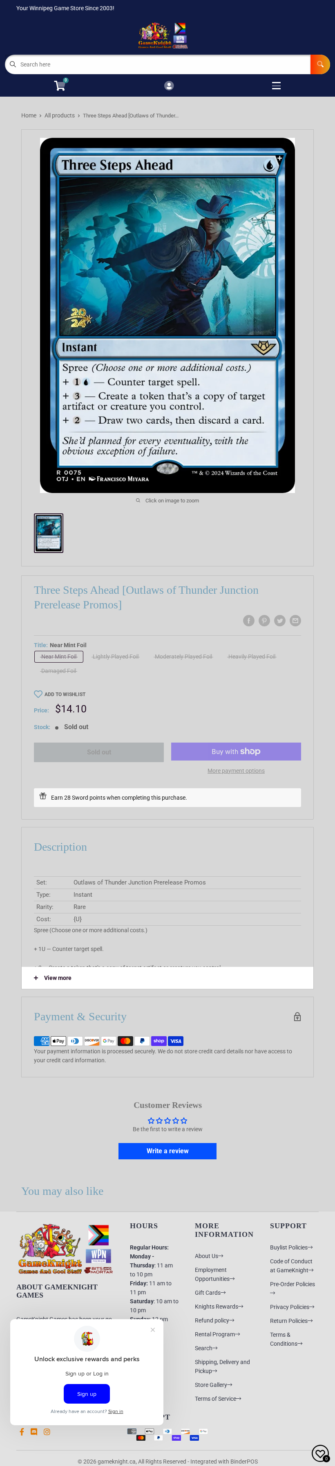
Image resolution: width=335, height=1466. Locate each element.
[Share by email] (295, 620)
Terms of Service (215, 1398)
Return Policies (289, 1321)
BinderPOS (244, 1461)
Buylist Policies (289, 1247)
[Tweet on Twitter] (280, 620)
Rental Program (215, 1334)
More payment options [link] (236, 770)
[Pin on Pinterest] (264, 620)
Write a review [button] (168, 1151)
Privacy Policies (289, 1307)
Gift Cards (208, 1292)
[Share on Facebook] (249, 620)
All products (60, 115)
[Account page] (169, 86)
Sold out (99, 752)
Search (203, 1348)
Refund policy (212, 1320)
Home (28, 115)
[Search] (320, 64)
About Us (206, 1256)
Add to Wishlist (65, 694)
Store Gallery (211, 1385)
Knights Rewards (216, 1306)
